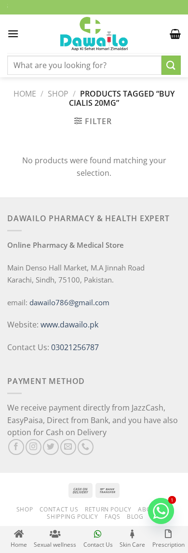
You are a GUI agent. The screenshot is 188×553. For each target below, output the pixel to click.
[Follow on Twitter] (51, 447)
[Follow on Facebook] (16, 447)
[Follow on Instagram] (33, 447)
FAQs (112, 516)
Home (24, 93)
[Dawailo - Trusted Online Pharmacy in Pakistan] (94, 33)
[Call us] (86, 447)
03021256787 (75, 347)
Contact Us (59, 509)
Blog (135, 516)
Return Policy (108, 509)
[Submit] (171, 65)
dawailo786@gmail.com (69, 302)
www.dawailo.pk (68, 324)
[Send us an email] (68, 447)
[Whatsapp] (161, 511)
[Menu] (13, 33)
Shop (58, 93)
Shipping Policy (72, 516)
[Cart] (175, 33)
